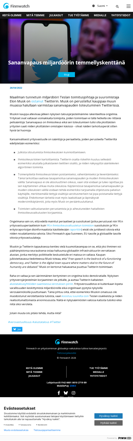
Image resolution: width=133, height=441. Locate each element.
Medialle (100, 15)
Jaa (19, 329)
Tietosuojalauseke (66, 352)
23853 (73, 385)
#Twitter (55, 322)
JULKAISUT (34, 375)
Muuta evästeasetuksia (16, 430)
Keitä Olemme (11, 15)
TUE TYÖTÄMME (98, 368)
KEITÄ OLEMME (34, 368)
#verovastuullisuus (20, 322)
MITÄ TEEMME (34, 371)
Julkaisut (56, 15)
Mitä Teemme (35, 15)
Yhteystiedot (121, 15)
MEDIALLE (98, 371)
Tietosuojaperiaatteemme (47, 430)
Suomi (101, 6)
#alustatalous (40, 322)
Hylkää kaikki (108, 422)
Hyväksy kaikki (108, 415)
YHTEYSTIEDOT (98, 375)
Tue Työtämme (78, 15)
